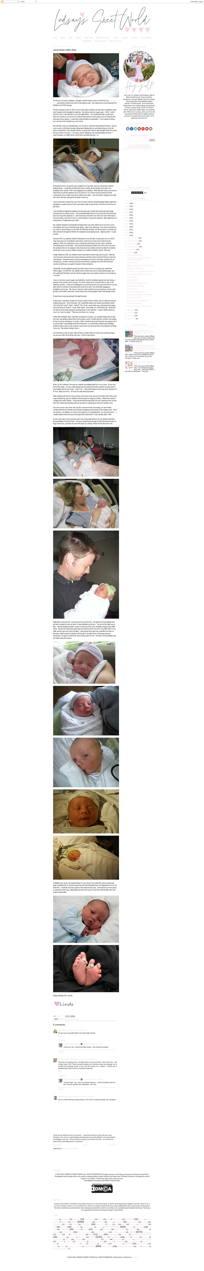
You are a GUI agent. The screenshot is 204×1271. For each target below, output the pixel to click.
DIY (116, 1224)
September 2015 (133, 246)
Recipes (106, 1239)
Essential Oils (143, 1224)
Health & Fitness (120, 1229)
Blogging (65, 1222)
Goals (85, 1229)
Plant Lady (135, 1237)
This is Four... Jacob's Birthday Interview (140, 271)
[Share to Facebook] (72, 1016)
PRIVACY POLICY (115, 41)
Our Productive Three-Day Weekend (139, 274)
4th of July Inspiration (134, 303)
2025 (127, 206)
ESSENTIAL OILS (100, 41)
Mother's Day (62, 1237)
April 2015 (131, 315)
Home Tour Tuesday (101, 1232)
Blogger (134, 1257)
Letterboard (147, 1232)
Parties (127, 1237)
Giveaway (77, 1229)
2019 (127, 224)
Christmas (119, 1222)
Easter (124, 1224)
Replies (62, 1040)
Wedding (62, 1246)
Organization (115, 1237)
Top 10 (84, 1243)
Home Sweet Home (84, 1232)
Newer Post (57, 1145)
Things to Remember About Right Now (69, 1243)
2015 (127, 235)
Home (85, 1145)
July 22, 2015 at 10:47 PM (77, 1030)
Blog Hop (141, 1219)
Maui (91, 1234)
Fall (54, 1227)
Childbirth (66, 1019)
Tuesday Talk (103, 1243)
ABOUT (62, 38)
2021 (127, 218)
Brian (60, 1019)
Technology (110, 1241)
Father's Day (76, 1227)
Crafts (67, 1224)
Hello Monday (144, 1229)
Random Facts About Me (93, 1239)
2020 (127, 221)
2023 (127, 212)
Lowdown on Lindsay (78, 1234)
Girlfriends (64, 1229)
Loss (66, 1234)
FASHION (125, 38)
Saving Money (117, 1239)
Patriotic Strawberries (134, 297)
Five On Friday (132, 262)
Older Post (112, 1145)
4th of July (65, 1219)
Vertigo (55, 1246)
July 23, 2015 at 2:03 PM (87, 1059)
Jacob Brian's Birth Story (135, 268)
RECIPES (134, 38)
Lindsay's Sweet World (72, 1044)
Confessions (57, 1224)
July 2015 (130, 252)
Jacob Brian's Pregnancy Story (137, 283)
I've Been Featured (118, 1232)
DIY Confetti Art (132, 280)
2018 (127, 227)
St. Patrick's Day (81, 1241)
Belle (108, 1219)
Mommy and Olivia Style (141, 1234)
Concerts (145, 1222)
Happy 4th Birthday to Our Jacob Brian (140, 265)
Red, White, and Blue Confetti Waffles (139, 294)
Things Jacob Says (134, 1241)
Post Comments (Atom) (70, 1148)
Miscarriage (125, 1234)
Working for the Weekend (135, 286)
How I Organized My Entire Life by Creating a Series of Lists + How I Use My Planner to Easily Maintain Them (144, 348)
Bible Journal (117, 1219)
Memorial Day (113, 1234)
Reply (60, 1036)
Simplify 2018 (59, 1241)
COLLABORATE (146, 38)
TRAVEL (115, 38)
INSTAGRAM (87, 41)
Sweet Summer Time (96, 1241)
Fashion (63, 1227)
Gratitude (96, 1229)
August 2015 (131, 249)
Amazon (76, 1219)
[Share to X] (70, 1016)
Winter (138, 1246)
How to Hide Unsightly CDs (136, 292)
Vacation (128, 1244)
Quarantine (78, 1239)
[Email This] (66, 1016)
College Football (132, 1222)
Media (100, 1234)
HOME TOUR (88, 38)
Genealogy (129, 1227)
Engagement (133, 1224)
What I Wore (107, 1246)
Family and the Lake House (68, 1059)
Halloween (106, 1229)
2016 (127, 232)
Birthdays (129, 1219)
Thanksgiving (119, 1241)
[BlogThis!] (68, 1016)
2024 (127, 209)
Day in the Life (100, 1224)
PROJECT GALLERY (103, 38)
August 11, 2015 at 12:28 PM (93, 1079)
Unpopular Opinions (117, 1243)
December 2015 (133, 238)
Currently (75, 1224)
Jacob (71, 1019)
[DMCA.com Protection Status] (102, 1192)
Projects (68, 1239)
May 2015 (131, 313)
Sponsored (69, 1241)
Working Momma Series (60, 1248)
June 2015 (131, 310)
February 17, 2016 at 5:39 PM (83, 1096)
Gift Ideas (139, 1227)
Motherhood (72, 1237)
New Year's (81, 1237)
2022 (127, 215)
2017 (127, 229)
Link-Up (59, 1234)
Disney (110, 1224)
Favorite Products (88, 1227)
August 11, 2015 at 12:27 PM (93, 1044)
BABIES (78, 38)
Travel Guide (93, 1243)
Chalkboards (100, 1222)
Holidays (56, 1232)
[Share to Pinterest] (74, 1016)
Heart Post (132, 1229)
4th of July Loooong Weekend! (137, 300)
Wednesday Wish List (74, 1246)
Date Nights (86, 1224)
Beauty (100, 1219)
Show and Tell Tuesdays (143, 1239)
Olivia (92, 1237)
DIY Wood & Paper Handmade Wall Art (140, 306)
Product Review (58, 1239)
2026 (127, 203)
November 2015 (133, 241)
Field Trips (99, 1227)
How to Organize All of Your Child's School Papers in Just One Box (143, 332)
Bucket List (88, 1222)
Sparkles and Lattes (65, 1096)
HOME (55, 38)
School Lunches (128, 1239)
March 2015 (131, 318)
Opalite (105, 1237)
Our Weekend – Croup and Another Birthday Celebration (139, 259)
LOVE (70, 38)
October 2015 (132, 244)
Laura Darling (63, 1030)
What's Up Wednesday (134, 255)
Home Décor (68, 1232)
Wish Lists (145, 1246)
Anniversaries (89, 1219)
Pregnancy (77, 1019)
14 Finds (56, 1219)
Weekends (89, 1246)
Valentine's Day (142, 1243)
